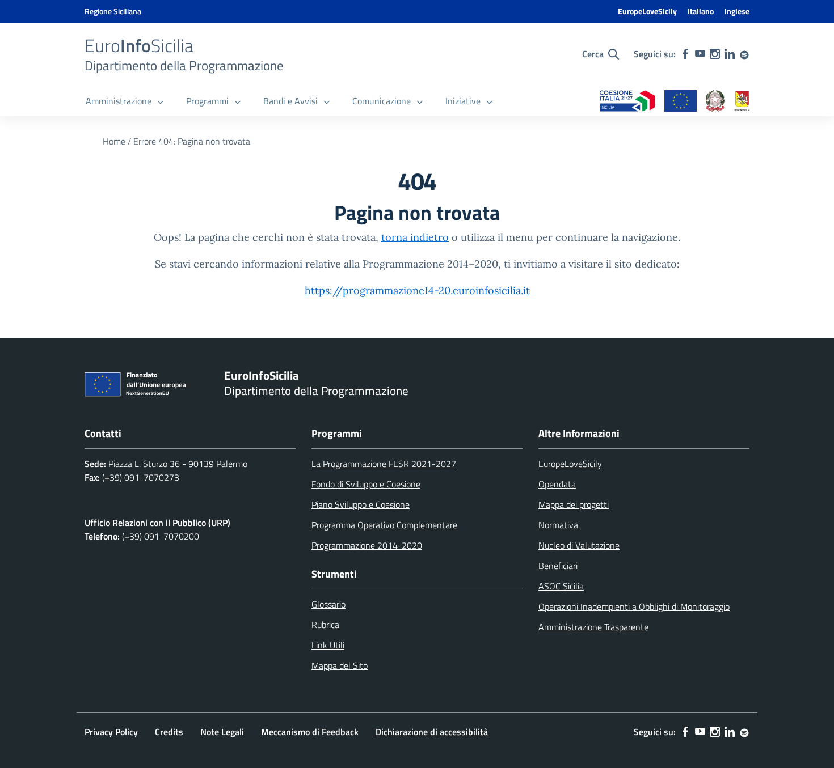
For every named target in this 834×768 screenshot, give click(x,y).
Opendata (557, 484)
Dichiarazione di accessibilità (432, 732)
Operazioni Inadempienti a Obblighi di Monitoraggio (634, 606)
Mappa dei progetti (573, 504)
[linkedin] (730, 54)
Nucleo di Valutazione (579, 545)
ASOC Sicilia (561, 586)
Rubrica (325, 624)
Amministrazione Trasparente (593, 627)
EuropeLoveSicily (647, 11)
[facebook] (685, 54)
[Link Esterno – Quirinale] (715, 102)
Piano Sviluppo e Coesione (360, 504)
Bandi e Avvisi (290, 101)
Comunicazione (381, 101)
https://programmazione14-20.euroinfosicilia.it (417, 290)
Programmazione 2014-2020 (366, 545)
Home (114, 141)
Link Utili (327, 645)
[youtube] (700, 54)
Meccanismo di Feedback (310, 732)
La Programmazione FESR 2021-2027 (383, 463)
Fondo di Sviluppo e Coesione (365, 484)
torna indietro (415, 237)
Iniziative (463, 101)
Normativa (558, 525)
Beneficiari (558, 565)
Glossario (328, 604)
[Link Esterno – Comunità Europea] (680, 102)
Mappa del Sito (339, 665)
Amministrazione (118, 101)
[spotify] (744, 54)
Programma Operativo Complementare (384, 525)
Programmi (207, 101)
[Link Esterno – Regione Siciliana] (742, 102)
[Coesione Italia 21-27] (627, 102)
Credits (169, 732)
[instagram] (715, 54)
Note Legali (222, 732)
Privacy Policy (111, 732)
